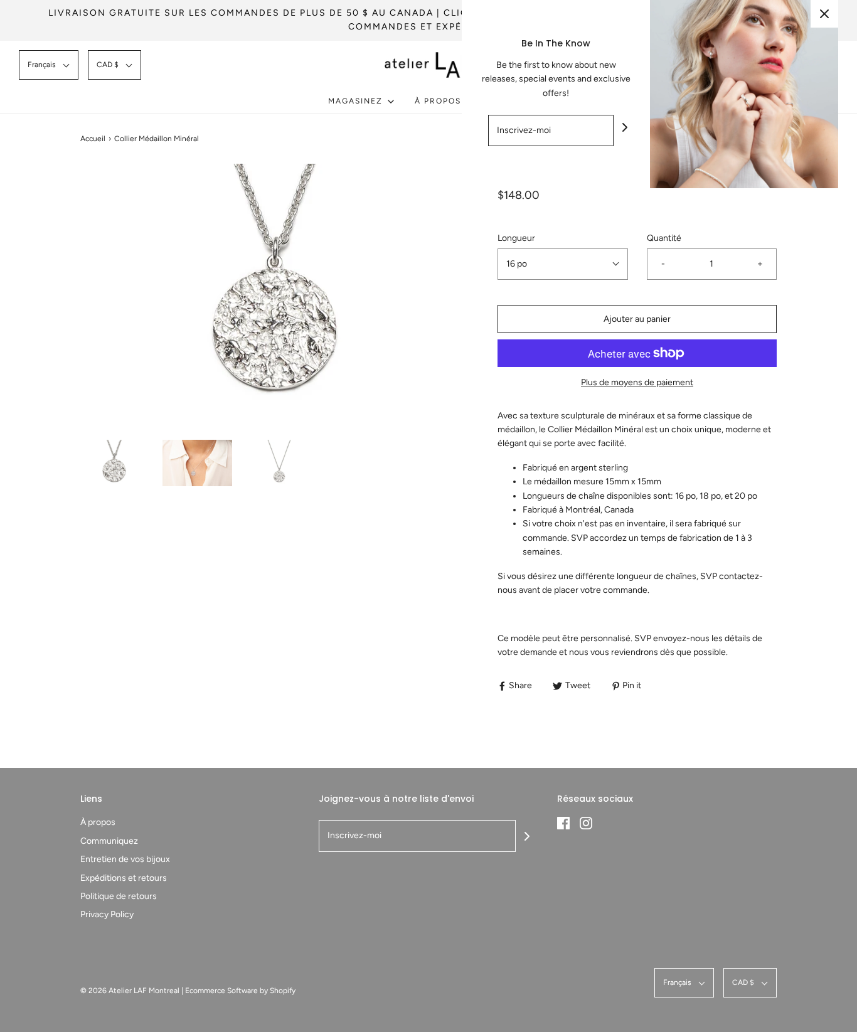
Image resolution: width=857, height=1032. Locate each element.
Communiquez (109, 841)
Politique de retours (118, 896)
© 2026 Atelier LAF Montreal (129, 990)
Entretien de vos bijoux (125, 859)
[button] (48, 65)
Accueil (92, 138)
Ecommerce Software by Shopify (240, 990)
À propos (97, 822)
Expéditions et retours (123, 878)
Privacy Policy (107, 914)
